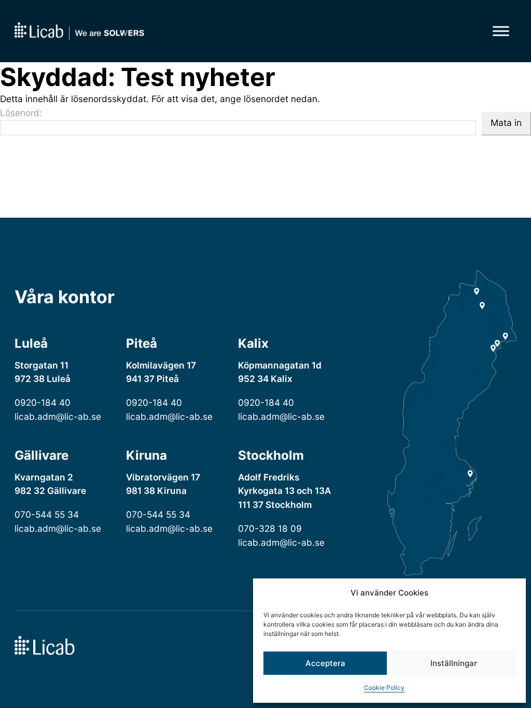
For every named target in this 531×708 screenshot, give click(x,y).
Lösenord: (21, 112)
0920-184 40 (43, 402)
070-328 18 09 (270, 528)
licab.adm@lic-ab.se (58, 416)
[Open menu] (500, 31)
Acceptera (325, 663)
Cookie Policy (384, 687)
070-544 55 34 (47, 514)
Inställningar (453, 663)
